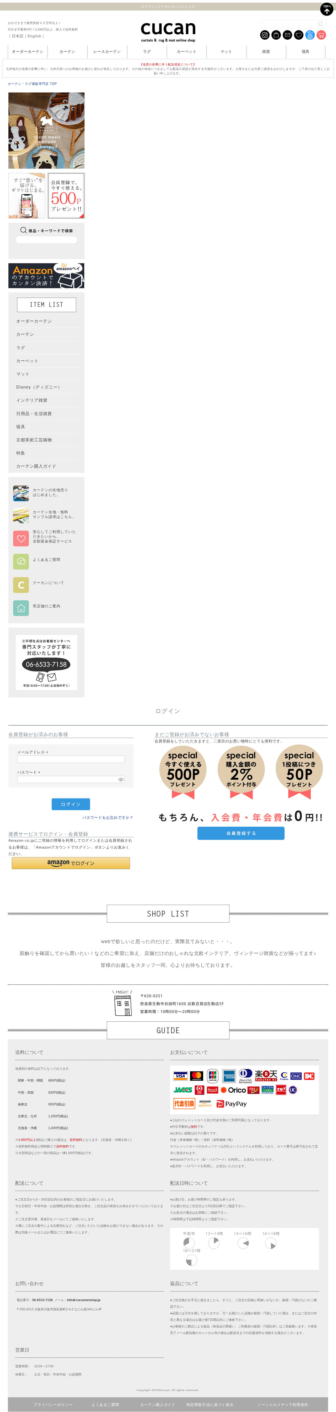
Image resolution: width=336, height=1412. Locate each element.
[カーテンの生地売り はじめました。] (44, 499)
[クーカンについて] (44, 589)
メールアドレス (33, 752)
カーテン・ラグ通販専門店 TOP (32, 84)
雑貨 (266, 51)
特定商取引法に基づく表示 (210, 1405)
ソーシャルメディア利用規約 (282, 1405)
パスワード (29, 772)
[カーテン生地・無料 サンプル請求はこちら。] (44, 521)
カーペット (187, 51)
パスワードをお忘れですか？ (108, 817)
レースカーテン (107, 51)
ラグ (147, 51)
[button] (71, 863)
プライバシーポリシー (53, 1405)
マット (226, 51)
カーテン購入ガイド (158, 1405)
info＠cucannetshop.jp (83, 1300)
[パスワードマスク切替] (120, 779)
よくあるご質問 (105, 1405)
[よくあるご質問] (44, 566)
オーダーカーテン (28, 51)
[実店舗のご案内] (44, 613)
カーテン (67, 51)
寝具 (306, 51)
